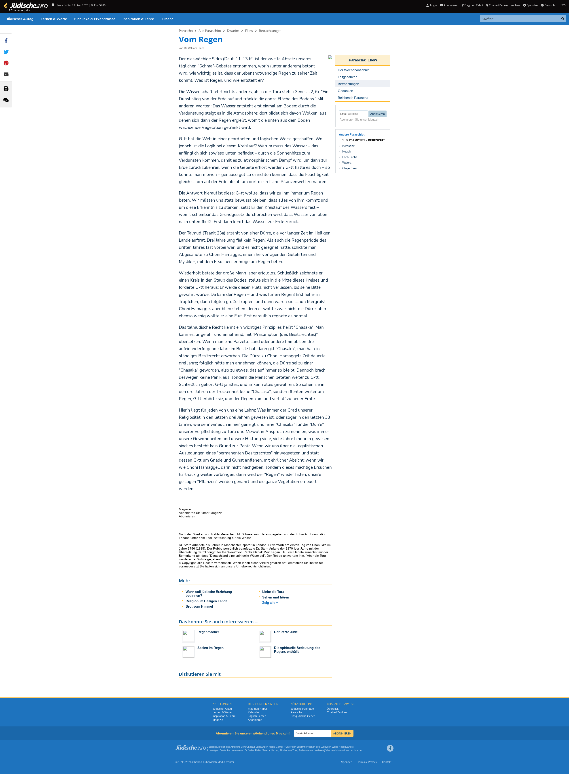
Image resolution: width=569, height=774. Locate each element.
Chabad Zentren (337, 712)
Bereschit (348, 146)
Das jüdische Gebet (303, 716)
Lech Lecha (349, 157)
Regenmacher (208, 632)
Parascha (186, 30)
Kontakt (386, 762)
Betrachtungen (270, 30)
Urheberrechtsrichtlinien (253, 566)
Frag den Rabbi (473, 5)
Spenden (532, 5)
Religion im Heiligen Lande (206, 601)
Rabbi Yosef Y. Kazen (266, 750)
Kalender (253, 712)
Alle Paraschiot (210, 30)
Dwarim (233, 30)
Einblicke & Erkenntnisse (94, 19)
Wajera (346, 162)
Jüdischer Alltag (20, 19)
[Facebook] (390, 748)
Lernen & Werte (54, 19)
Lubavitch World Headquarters (337, 746)
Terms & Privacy (367, 762)
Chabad (250, 746)
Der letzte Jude (286, 632)
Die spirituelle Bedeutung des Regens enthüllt (297, 649)
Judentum (304, 750)
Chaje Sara (349, 168)
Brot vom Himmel (199, 606)
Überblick (332, 708)
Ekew (249, 30)
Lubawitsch (262, 746)
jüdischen (329, 750)
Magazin (218, 720)
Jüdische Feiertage (302, 708)
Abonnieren (255, 720)
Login (433, 5)
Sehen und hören (275, 597)
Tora (294, 750)
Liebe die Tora (273, 592)
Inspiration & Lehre (138, 19)
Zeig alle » (270, 603)
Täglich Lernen (257, 716)
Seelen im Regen (210, 648)
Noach (346, 151)
